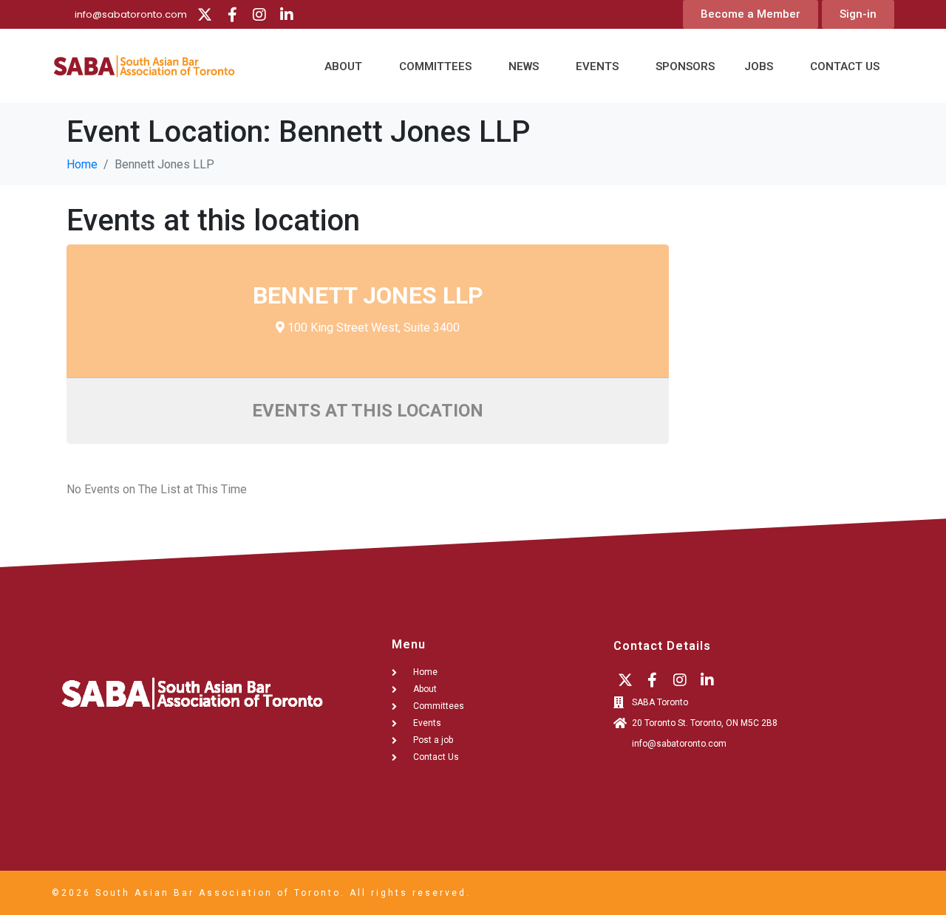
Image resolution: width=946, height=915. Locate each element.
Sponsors (685, 66)
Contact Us (844, 66)
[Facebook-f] (232, 15)
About (343, 66)
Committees (435, 66)
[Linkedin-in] (287, 15)
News (523, 66)
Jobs (758, 66)
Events (597, 66)
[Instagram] (259, 15)
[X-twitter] (205, 15)
